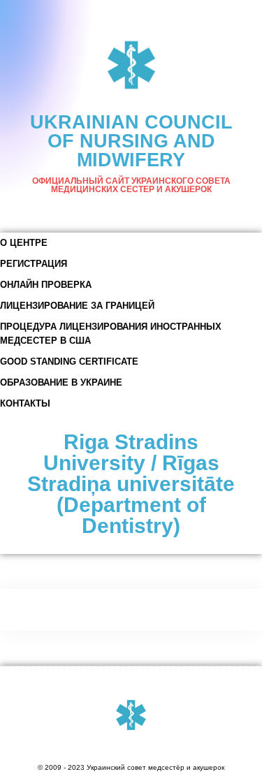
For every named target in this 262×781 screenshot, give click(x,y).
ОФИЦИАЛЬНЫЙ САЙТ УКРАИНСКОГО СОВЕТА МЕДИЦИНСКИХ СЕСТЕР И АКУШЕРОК (131, 185)
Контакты (25, 403)
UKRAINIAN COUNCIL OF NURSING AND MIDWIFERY (131, 141)
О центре (24, 243)
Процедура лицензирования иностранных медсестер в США (110, 333)
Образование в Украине (61, 382)
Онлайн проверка (46, 284)
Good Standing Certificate (69, 361)
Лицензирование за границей (77, 305)
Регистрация (33, 263)
